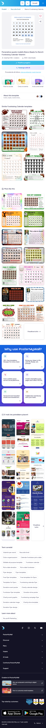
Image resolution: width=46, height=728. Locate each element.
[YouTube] (41, 628)
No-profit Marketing (9, 618)
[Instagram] (29, 628)
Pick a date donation (9, 567)
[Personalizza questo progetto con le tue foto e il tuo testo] (23, 30)
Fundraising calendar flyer (28, 582)
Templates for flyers (9, 582)
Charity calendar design (29, 587)
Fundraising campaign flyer (30, 597)
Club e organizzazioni (10, 557)
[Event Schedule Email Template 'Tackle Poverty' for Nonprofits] (23, 433)
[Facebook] (22, 628)
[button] (40, 16)
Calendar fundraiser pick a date (31, 557)
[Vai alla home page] (2, 3)
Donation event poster (10, 587)
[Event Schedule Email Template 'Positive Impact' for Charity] (23, 464)
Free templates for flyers (28, 577)
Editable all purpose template (12, 562)
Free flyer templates (10, 577)
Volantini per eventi (9, 552)
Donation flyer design (10, 607)
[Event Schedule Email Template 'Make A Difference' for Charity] (8, 433)
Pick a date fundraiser (27, 567)
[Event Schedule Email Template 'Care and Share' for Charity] (37, 433)
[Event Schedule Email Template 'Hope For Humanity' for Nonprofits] (8, 526)
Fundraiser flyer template (11, 592)
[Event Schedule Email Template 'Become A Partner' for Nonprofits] (8, 464)
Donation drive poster (31, 592)
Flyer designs (7, 572)
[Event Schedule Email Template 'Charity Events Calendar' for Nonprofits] (23, 495)
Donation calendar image (11, 602)
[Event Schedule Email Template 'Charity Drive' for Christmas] (23, 526)
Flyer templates (21, 572)
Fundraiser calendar (32, 562)
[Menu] (43, 3)
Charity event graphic (10, 597)
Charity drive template (30, 602)
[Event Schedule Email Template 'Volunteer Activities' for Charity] (37, 495)
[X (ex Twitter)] (35, 628)
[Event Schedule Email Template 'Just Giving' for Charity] (8, 495)
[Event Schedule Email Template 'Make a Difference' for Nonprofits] (37, 464)
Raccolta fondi (24, 552)
